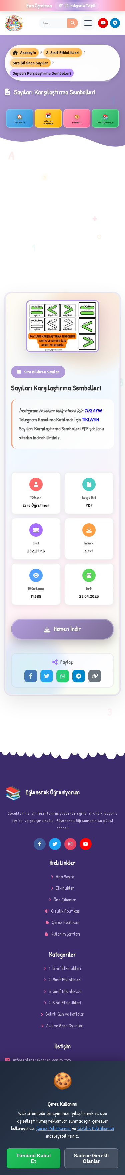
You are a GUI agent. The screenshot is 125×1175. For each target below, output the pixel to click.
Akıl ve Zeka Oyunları (65, 1025)
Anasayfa (27, 52)
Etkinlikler (65, 888)
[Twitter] (46, 676)
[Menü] (88, 23)
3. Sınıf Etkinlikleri (65, 991)
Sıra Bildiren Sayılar (30, 63)
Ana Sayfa (65, 876)
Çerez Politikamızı (53, 1128)
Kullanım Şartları (65, 934)
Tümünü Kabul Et (33, 1158)
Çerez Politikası (65, 922)
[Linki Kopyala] (94, 676)
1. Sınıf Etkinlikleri (65, 968)
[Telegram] (115, 23)
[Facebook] (30, 676)
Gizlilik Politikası (65, 911)
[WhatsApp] (62, 676)
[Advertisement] (62, 226)
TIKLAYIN (92, 410)
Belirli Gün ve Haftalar (64, 1014)
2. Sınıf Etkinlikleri (62, 52)
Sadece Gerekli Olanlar (91, 1158)
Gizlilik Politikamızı (95, 1128)
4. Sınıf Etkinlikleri (65, 1002)
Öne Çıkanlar (64, 899)
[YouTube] (103, 23)
